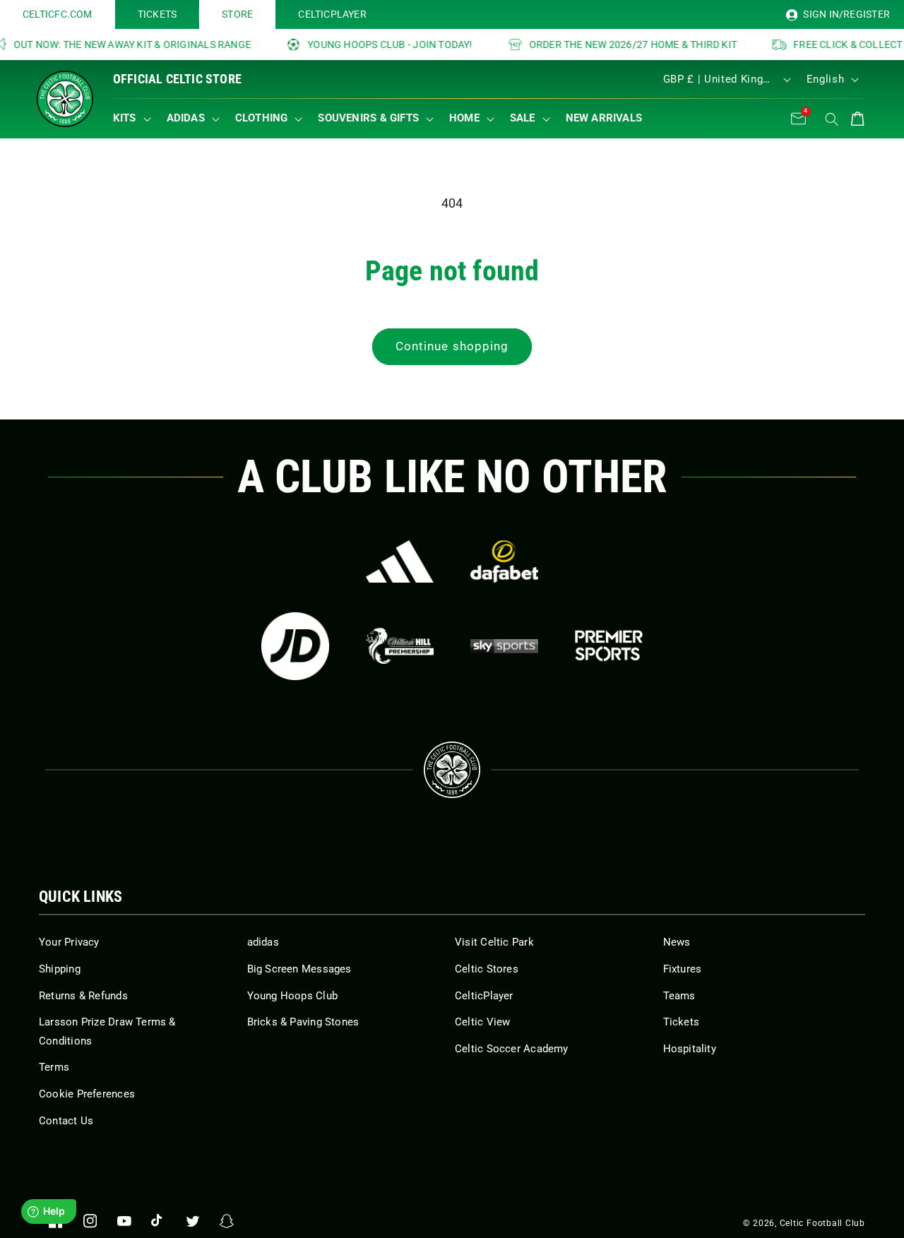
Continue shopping (452, 346)
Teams (679, 995)
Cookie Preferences (87, 1094)
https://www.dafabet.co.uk (504, 561)
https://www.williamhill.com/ (400, 646)
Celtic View (482, 1022)
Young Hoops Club (292, 995)
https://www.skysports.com (504, 646)
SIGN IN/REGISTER (845, 14)
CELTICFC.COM (58, 14)
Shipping (60, 969)
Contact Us (66, 1120)
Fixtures (682, 969)
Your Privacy (69, 942)
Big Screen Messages (299, 969)
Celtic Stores (486, 969)
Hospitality (689, 1048)
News (677, 942)
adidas (263, 942)
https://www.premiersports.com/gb (609, 646)
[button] (135, 118)
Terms (54, 1067)
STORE (237, 14)
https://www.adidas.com (400, 561)
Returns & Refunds (83, 995)
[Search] (832, 119)
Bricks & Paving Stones (303, 1022)
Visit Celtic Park (494, 942)
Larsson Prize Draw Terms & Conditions (107, 1031)
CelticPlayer (484, 995)
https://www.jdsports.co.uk (295, 646)
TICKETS (157, 14)
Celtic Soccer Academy (512, 1048)
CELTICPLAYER (332, 14)
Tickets (681, 1022)
